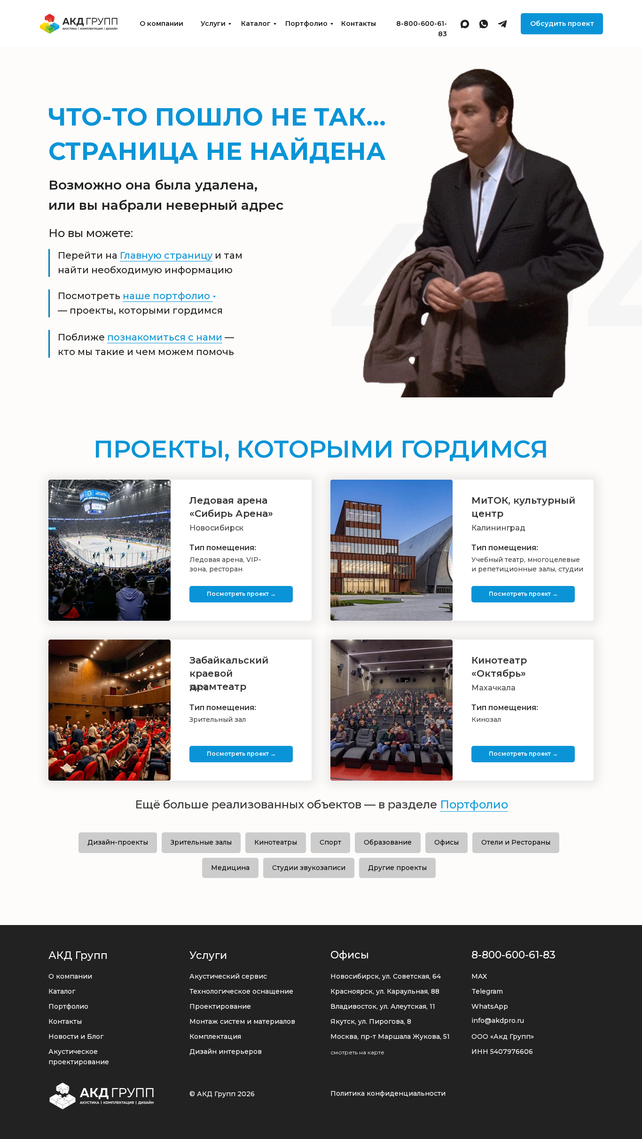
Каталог (256, 23)
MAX (479, 976)
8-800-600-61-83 (513, 955)
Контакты (358, 23)
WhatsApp (489, 1006)
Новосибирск (216, 527)
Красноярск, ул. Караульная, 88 (384, 991)
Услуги (213, 23)
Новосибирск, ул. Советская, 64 (385, 976)
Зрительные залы (201, 842)
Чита (199, 687)
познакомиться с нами (164, 337)
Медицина (230, 867)
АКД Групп (78, 955)
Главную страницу (166, 255)
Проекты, (321, 449)
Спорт (330, 842)
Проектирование (220, 1006)
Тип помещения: (504, 547)
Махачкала (493, 687)
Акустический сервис (228, 976)
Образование (388, 842)
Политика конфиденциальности (388, 1093)
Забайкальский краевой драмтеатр (228, 673)
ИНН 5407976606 (502, 1051)
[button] (562, 23)
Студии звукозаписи (308, 867)
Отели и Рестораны (515, 842)
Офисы (446, 842)
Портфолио (306, 23)
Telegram (487, 991)
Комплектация (215, 1036)
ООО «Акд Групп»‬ (502, 1036)
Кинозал (486, 719)
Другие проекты (397, 867)
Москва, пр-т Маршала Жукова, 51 (390, 1036)
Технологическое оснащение (241, 991)
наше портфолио (166, 295)
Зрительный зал (217, 719)
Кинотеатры (275, 842)
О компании (161, 23)
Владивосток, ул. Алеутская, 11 (382, 1006)
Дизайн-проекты (117, 842)
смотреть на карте (357, 1052)
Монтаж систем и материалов (242, 1021)
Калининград (498, 527)
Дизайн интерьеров (225, 1051)
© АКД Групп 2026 (222, 1094)
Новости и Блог (75, 1036)
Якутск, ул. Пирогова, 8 (370, 1021)
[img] (79, 24)
